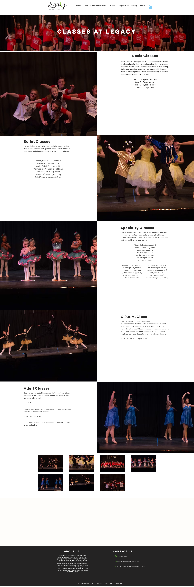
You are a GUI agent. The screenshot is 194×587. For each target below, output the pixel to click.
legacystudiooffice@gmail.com (128, 562)
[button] (128, 5)
